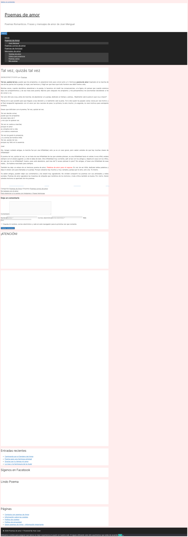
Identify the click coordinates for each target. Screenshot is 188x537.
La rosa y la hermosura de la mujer (18, 464)
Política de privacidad (13, 522)
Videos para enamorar (17, 56)
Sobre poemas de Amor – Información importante (24, 525)
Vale (120, 535)
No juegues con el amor (9, 191)
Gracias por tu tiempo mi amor (16, 461)
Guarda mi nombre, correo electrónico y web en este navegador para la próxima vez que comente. (40, 224)
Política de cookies (12, 520)
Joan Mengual (14, 43)
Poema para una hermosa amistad (18, 459)
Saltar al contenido (8, 2)
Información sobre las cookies (16, 517)
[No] (123, 535)
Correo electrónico (45, 218)
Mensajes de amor (13, 51)
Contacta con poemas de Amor (17, 515)
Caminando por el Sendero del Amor (19, 456)
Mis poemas (13, 61)
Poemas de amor (22, 14)
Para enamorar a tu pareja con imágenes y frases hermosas (23, 193)
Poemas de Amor (12, 40)
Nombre (4, 218)
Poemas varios (14, 59)
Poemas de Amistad (13, 48)
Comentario (5, 214)
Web (84, 218)
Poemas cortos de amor (15, 46)
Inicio (7, 38)
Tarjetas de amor (15, 54)
